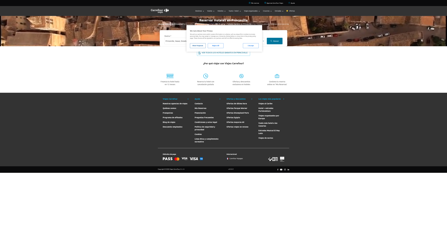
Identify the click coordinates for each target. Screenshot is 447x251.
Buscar (276, 41)
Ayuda (293, 3)
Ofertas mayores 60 (235, 122)
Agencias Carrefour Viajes (275, 3)
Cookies (198, 134)
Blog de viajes (169, 122)
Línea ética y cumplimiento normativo (206, 140)
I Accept (251, 45)
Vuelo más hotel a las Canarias (267, 124)
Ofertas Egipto (233, 117)
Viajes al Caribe (265, 103)
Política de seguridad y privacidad (205, 128)
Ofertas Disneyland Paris (238, 113)
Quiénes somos (169, 108)
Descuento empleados (172, 127)
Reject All (215, 45)
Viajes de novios (265, 138)
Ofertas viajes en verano (237, 127)
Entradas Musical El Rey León (269, 131)
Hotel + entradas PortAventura (265, 109)
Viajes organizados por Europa (268, 117)
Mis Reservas (200, 108)
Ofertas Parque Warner (237, 108)
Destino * (167, 36)
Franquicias (168, 113)
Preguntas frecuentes (204, 117)
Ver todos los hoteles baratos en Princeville (225, 52)
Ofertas (292, 11)
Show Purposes (197, 45)
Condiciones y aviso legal (206, 122)
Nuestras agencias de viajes (175, 103)
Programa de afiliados (173, 117)
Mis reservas (255, 3)
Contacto (199, 103)
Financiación (200, 113)
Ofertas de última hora (237, 103)
